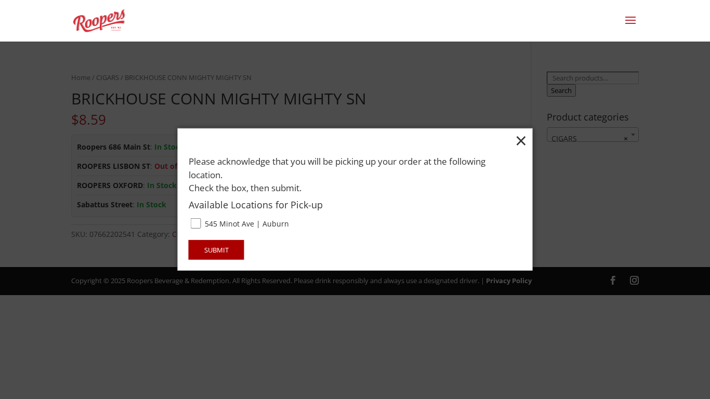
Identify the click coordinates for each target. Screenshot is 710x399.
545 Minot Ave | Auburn (246, 223)
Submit (216, 250)
